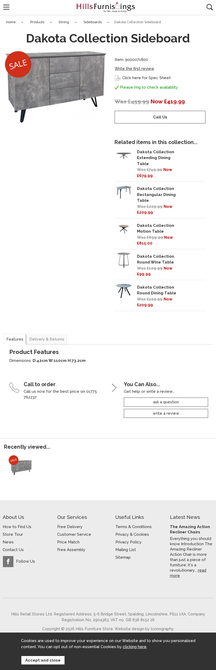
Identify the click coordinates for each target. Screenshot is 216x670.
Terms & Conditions (133, 526)
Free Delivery (69, 526)
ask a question (166, 402)
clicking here (134, 646)
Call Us (160, 117)
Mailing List (125, 549)
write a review (166, 413)
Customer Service (74, 534)
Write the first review (134, 68)
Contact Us (13, 549)
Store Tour (13, 534)
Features (14, 339)
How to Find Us (17, 526)
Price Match (68, 542)
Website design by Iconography (144, 628)
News (8, 542)
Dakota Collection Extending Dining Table (155, 158)
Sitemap (123, 557)
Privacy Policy (128, 542)
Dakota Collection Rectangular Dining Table (156, 194)
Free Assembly (71, 549)
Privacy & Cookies (132, 534)
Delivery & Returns (46, 339)
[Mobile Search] (210, 7)
